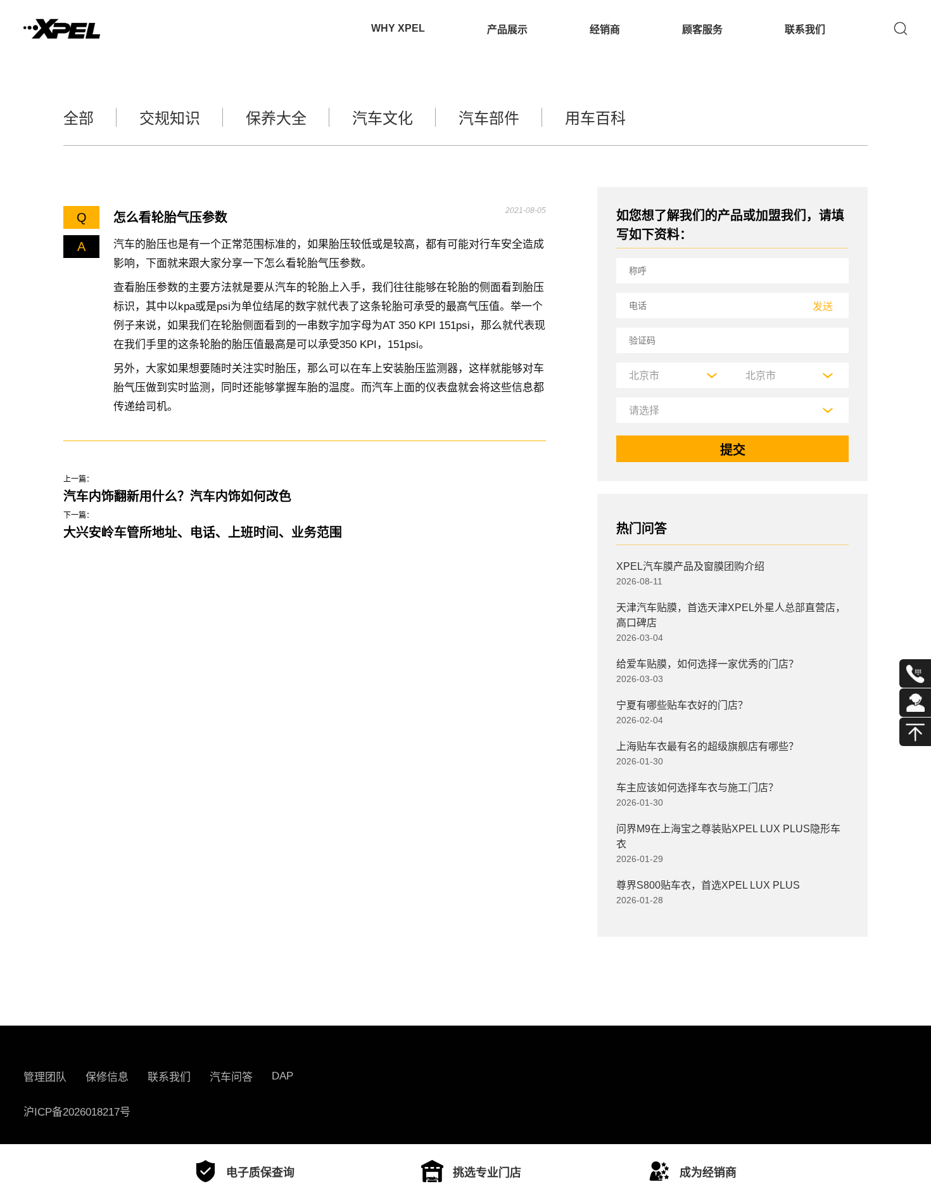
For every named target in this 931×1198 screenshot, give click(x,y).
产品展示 (507, 29)
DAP (282, 1076)
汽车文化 (382, 118)
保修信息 (107, 1077)
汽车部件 (489, 118)
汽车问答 (231, 1077)
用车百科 (595, 118)
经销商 (605, 29)
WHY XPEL (398, 28)
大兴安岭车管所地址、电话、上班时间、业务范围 (202, 532)
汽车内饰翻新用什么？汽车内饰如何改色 (177, 496)
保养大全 (276, 118)
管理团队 (44, 1077)
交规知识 (169, 118)
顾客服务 (702, 29)
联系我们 (805, 29)
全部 (78, 118)
